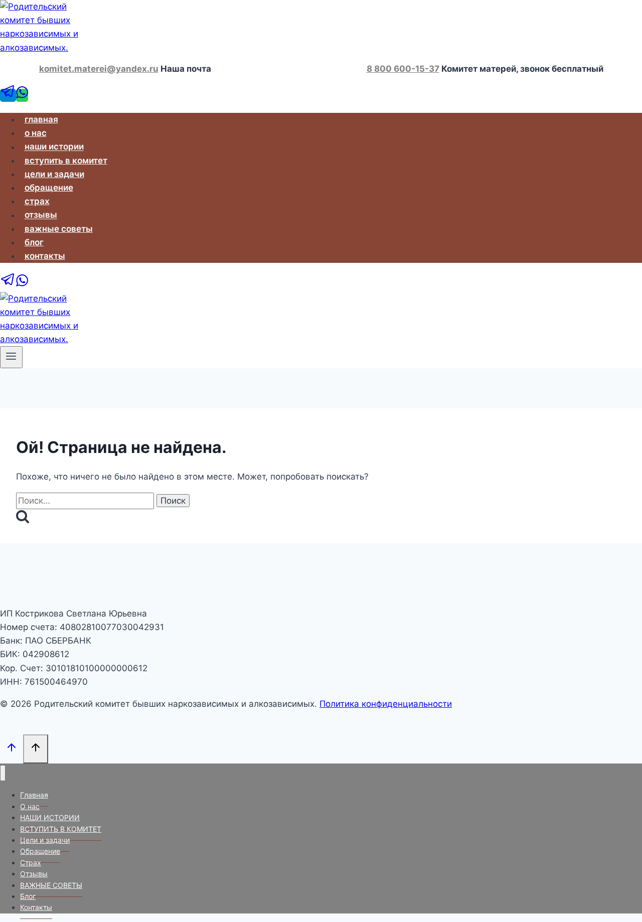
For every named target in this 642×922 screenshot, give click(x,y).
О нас (36, 133)
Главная (41, 119)
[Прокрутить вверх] (11, 748)
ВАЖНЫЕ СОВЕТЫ (59, 229)
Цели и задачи (54, 174)
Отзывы (41, 215)
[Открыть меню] (11, 357)
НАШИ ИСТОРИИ (54, 147)
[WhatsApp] (22, 95)
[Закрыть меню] (3, 773)
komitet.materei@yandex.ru (98, 69)
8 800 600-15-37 (403, 69)
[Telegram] (8, 95)
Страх (37, 201)
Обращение (49, 188)
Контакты (45, 256)
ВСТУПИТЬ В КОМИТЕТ (66, 161)
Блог (34, 242)
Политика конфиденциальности (385, 704)
